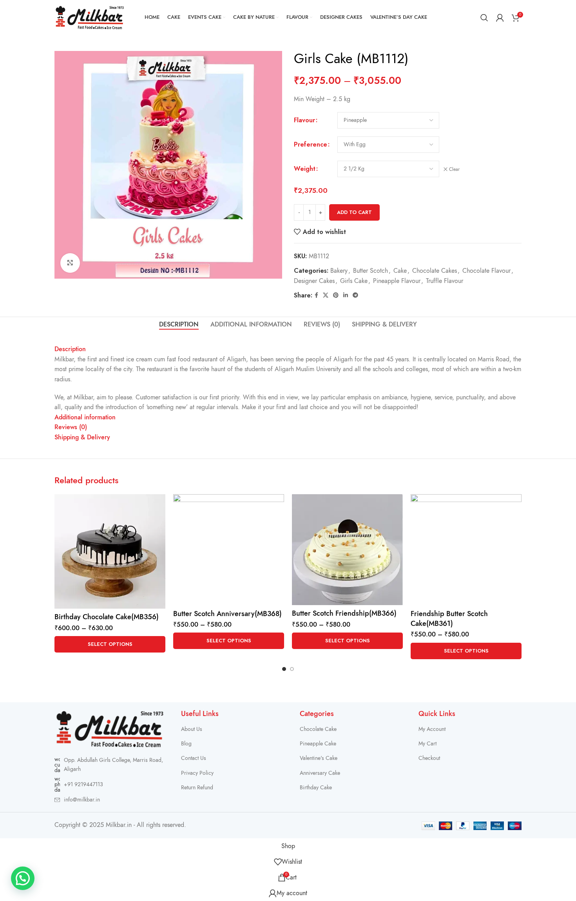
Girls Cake (354, 281)
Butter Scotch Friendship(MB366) (344, 613)
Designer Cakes (314, 281)
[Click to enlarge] (70, 263)
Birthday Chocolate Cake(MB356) (106, 617)
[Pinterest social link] (336, 295)
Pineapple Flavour (396, 281)
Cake (400, 270)
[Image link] (109, 728)
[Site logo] (89, 17)
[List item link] (109, 784)
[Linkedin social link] (345, 295)
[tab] (179, 325)
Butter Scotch (370, 270)
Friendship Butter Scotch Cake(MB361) (449, 618)
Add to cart (354, 212)
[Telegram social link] (355, 295)
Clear (454, 169)
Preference (310, 144)
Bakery (339, 270)
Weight (304, 168)
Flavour (304, 120)
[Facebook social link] (316, 295)
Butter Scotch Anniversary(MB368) (227, 613)
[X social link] (326, 295)
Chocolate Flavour (486, 270)
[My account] (500, 17)
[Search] (484, 17)
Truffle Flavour (444, 281)
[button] (22, 878)
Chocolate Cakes (434, 270)
